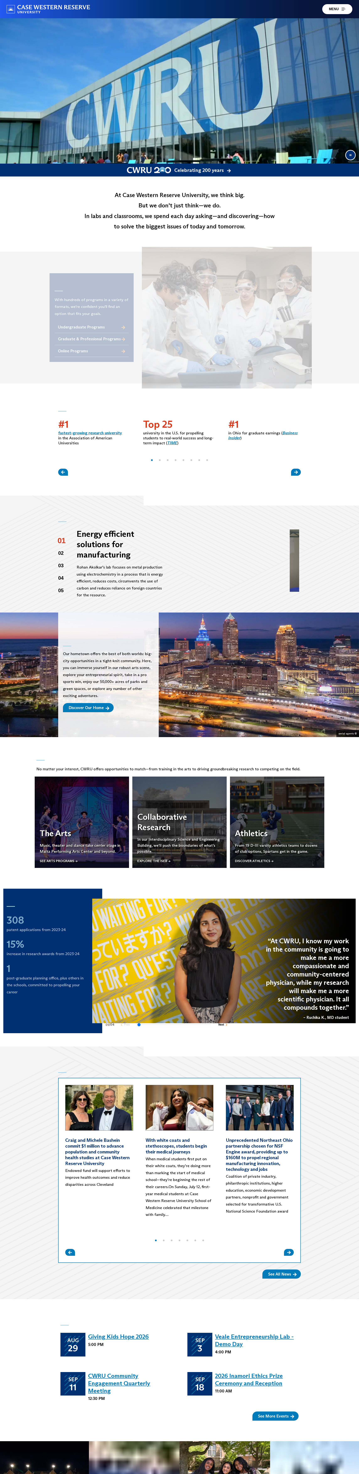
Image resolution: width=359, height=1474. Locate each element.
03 (61, 565)
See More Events (273, 1416)
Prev (127, 1028)
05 (61, 590)
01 (62, 540)
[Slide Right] (296, 472)
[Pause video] (350, 155)
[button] (152, 460)
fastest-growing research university (90, 432)
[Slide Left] (63, 472)
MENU (334, 9)
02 (61, 553)
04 (61, 578)
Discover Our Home (86, 707)
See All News (279, 1274)
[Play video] (237, 560)
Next (221, 1028)
